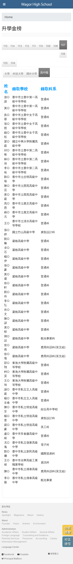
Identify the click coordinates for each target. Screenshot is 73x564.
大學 (7, 73)
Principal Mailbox (13, 558)
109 (48, 46)
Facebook (9, 554)
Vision (16, 523)
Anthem (26, 523)
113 (20, 46)
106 (63, 53)
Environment (39, 523)
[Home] (36, 4)
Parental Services (10, 538)
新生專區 (6, 506)
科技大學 (18, 73)
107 (63, 45)
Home (9, 17)
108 (55, 46)
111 (34, 46)
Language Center (10, 547)
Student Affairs (29, 532)
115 (5, 46)
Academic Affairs (10, 532)
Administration (9, 529)
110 (41, 46)
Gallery (40, 515)
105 (5, 63)
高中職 (44, 72)
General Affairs (47, 532)
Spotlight (6, 515)
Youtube (24, 554)
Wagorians (19, 515)
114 (12, 46)
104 (13, 63)
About (5, 520)
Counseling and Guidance (35, 535)
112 (27, 46)
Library (53, 538)
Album (30, 515)
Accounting (41, 538)
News (4, 512)
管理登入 (54, 553)
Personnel (27, 538)
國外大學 (31, 73)
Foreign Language (11, 535)
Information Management (14, 541)
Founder (6, 523)
